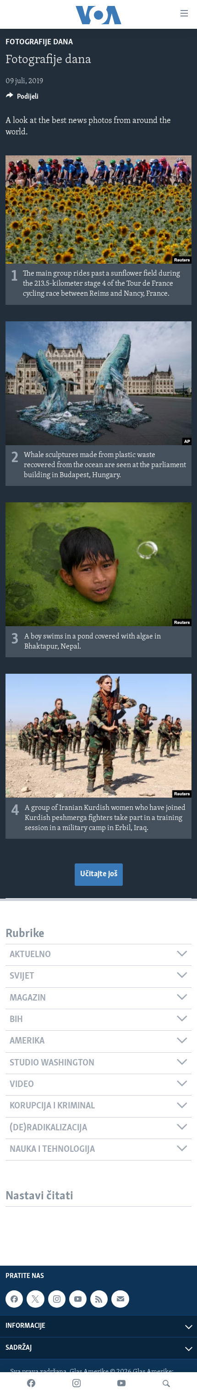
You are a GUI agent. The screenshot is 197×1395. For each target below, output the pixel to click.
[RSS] (99, 1299)
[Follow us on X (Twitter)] (35, 1299)
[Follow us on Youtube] (78, 1299)
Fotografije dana (39, 42)
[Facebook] (31, 1383)
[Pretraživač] (166, 1383)
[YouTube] (121, 1383)
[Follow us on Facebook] (14, 1299)
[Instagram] (76, 1383)
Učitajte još (98, 874)
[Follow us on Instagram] (57, 1299)
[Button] (22, 98)
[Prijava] (120, 1299)
